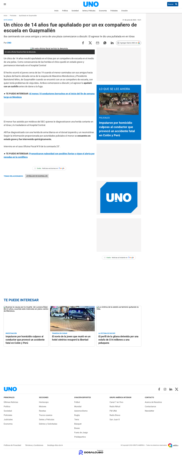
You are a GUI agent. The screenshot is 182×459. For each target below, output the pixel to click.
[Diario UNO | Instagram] (165, 389)
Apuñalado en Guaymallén (36, 176)
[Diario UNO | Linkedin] (170, 389)
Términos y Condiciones (34, 445)
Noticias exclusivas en (46, 168)
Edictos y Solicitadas (48, 424)
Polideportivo (80, 437)
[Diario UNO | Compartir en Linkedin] (112, 43)
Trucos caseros (45, 415)
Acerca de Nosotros (153, 402)
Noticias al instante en (116, 257)
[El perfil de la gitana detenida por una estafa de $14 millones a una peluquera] (119, 318)
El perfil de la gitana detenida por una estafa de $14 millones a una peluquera (118, 339)
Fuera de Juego (81, 432)
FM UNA (113, 411)
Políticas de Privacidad (12, 445)
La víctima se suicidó (106, 333)
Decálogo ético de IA (55, 445)
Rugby (77, 415)
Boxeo (77, 428)
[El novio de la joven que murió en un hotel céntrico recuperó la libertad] (72, 318)
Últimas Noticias (11, 402)
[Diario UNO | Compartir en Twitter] (90, 43)
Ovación (124, 11)
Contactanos (150, 406)
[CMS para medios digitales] (91, 452)
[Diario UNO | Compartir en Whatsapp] (104, 43)
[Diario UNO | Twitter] (176, 389)
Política (65, 11)
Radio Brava (115, 415)
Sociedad (75, 11)
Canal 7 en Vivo (116, 402)
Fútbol (77, 402)
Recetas (42, 411)
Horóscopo (44, 402)
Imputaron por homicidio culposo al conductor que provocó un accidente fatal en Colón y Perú (25, 339)
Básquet (77, 424)
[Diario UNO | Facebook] (159, 389)
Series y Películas (88, 11)
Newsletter (149, 411)
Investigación (11, 333)
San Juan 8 (115, 419)
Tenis (76, 419)
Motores (42, 406)
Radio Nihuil (115, 406)
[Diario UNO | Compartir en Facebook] (82, 43)
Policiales (114, 11)
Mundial (77, 406)
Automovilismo (81, 411)
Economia (103, 11)
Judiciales (8, 419)
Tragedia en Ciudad (59, 333)
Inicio (56, 11)
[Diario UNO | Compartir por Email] (97, 43)
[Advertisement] (49, 109)
